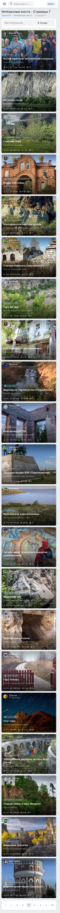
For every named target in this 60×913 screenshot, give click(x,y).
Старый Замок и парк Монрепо (22, 803)
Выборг (13, 807)
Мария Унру (15, 33)
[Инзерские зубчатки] (29, 837)
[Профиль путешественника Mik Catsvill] (5, 158)
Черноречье (15, 393)
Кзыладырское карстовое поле (22, 224)
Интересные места (23, 15)
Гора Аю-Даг (11, 307)
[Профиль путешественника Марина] (5, 365)
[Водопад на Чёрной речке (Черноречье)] (29, 381)
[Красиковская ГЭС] (29, 423)
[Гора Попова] (29, 671)
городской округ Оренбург (22, 476)
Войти (51, 4)
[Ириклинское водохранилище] (29, 506)
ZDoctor (13, 695)
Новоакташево (16, 145)
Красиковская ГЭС (14, 431)
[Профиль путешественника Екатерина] (5, 862)
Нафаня (13, 612)
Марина (13, 364)
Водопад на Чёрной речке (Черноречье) (27, 389)
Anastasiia (14, 778)
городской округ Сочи (20, 766)
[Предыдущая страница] (11, 905)
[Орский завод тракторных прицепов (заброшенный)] (29, 547)
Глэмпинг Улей (12, 141)
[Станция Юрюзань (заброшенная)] (29, 257)
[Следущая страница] (46, 905)
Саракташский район (19, 725)
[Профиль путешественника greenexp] (5, 200)
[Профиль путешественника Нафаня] (5, 614)
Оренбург (14, 186)
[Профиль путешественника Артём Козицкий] (5, 531)
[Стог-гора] (29, 713)
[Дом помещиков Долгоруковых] (29, 340)
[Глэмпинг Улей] (29, 133)
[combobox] (18, 22)
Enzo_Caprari (15, 736)
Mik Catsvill (15, 157)
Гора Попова (10, 679)
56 (52, 905)
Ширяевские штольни (16, 638)
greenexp (14, 198)
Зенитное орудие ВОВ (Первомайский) (26, 472)
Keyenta (13, 74)
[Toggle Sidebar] (4, 4)
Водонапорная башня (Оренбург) (23, 886)
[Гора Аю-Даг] (29, 299)
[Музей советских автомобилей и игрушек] (29, 50)
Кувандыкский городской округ (24, 228)
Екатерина (14, 861)
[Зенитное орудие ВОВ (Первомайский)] (29, 464)
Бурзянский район (18, 104)
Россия (6, 62)
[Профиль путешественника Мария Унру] (5, 34)
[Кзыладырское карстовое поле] (29, 216)
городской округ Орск (20, 518)
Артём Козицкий (17, 529)
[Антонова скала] (29, 92)
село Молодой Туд (18, 352)
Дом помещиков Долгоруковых (22, 348)
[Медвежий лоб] (29, 588)
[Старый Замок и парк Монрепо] (29, 795)
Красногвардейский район (22, 435)
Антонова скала (12, 100)
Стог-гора (9, 721)
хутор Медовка (17, 62)
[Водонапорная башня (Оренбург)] (29, 878)
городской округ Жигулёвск (22, 642)
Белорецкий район (18, 269)
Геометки (6, 15)
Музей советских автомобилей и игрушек (28, 58)
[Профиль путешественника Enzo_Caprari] (5, 738)
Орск (12, 559)
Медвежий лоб (12, 596)
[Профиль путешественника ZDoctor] (5, 696)
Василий (13, 281)
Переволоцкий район (19, 600)
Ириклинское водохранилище (21, 514)
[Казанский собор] (29, 174)
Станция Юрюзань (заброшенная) (23, 265)
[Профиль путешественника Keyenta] (5, 75)
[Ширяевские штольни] (29, 630)
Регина (12, 116)
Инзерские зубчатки (15, 845)
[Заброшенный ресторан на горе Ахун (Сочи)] (29, 754)
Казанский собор (13, 182)
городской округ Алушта (21, 311)
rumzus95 (14, 405)
